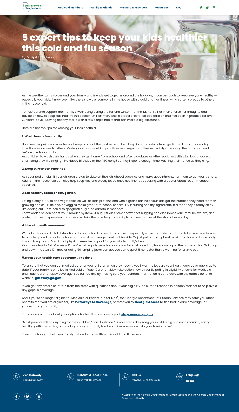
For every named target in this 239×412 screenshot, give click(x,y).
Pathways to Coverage (93, 302)
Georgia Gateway (33, 380)
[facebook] (201, 8)
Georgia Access (147, 302)
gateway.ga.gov (48, 278)
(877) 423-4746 (150, 380)
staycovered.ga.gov (137, 314)
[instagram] (214, 8)
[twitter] (207, 8)
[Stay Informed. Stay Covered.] (32, 7)
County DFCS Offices (89, 380)
